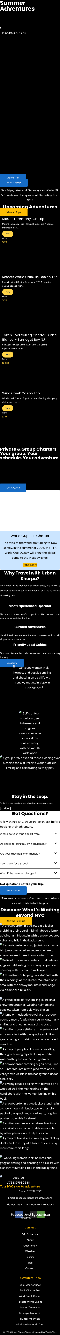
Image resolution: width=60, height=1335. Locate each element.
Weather (35, 154)
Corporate (8, 90)
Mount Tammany (28, 36)
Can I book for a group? (14, 863)
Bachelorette (10, 64)
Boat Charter (10, 132)
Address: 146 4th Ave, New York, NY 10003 (30, 1204)
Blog (33, 165)
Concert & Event (12, 85)
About (34, 160)
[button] (30, 835)
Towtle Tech (51, 1332)
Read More (30, 565)
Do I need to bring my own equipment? (23, 844)
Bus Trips (41, 10)
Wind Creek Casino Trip (21, 393)
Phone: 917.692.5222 (30, 1191)
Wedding (8, 127)
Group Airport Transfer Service (20, 101)
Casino (6, 69)
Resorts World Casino (30, 47)
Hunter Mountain (28, 26)
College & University (14, 79)
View (8, 233)
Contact (35, 170)
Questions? (37, 149)
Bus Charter (9, 58)
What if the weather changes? (18, 873)
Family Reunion (11, 95)
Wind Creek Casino (29, 42)
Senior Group (10, 111)
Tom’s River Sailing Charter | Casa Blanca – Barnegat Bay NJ (29, 337)
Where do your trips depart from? (20, 834)
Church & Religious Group (17, 74)
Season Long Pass (29, 15)
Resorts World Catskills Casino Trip (30, 277)
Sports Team (10, 116)
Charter (41, 53)
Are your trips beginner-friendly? (20, 853)
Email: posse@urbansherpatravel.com (30, 1197)
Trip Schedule (38, 144)
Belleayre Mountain (29, 20)
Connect (41, 139)
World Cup (9, 122)
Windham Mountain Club (32, 31)
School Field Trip (12, 106)
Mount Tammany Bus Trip (23, 219)
